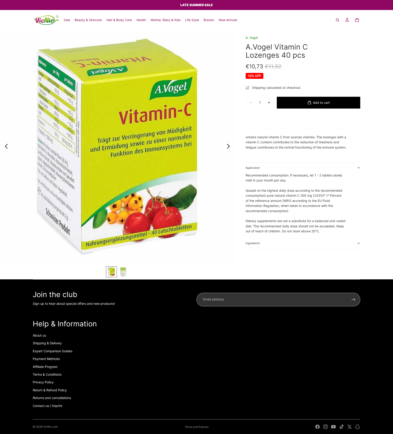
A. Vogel (252, 38)
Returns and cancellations (52, 398)
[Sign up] (353, 299)
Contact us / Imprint (47, 406)
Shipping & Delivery (47, 343)
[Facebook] (317, 426)
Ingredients (253, 243)
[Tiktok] (341, 426)
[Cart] (357, 20)
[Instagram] (325, 426)
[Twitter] (349, 426)
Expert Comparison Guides (52, 351)
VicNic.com (50, 426)
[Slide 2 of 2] (123, 272)
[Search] (338, 20)
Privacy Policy (43, 382)
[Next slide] (229, 147)
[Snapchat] (357, 426)
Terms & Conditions (47, 374)
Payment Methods (46, 359)
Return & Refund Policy (50, 390)
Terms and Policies (197, 427)
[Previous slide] (5, 147)
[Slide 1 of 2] (111, 272)
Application (253, 167)
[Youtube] (333, 426)
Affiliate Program (45, 367)
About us (39, 335)
